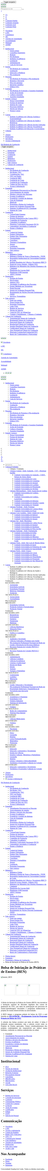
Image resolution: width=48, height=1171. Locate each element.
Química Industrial (16, 701)
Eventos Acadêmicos (17, 196)
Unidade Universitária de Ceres (25, 479)
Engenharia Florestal (17, 589)
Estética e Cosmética (17, 633)
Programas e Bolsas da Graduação (22, 204)
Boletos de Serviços (17, 308)
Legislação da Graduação (19, 182)
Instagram (8, 1165)
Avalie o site (9, 1148)
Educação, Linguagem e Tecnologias (23, 751)
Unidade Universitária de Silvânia (26, 489)
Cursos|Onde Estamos (17, 214)
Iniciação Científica (16, 85)
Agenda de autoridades (13, 1142)
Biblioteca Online (16, 254)
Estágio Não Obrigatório (18, 236)
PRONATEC (10, 1081)
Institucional (9, 49)
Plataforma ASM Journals (19, 272)
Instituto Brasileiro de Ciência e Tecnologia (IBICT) (28, 262)
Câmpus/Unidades (11, 467)
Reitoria (12, 55)
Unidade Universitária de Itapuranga (27, 517)
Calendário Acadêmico (18, 222)
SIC (6, 37)
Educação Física (15, 629)
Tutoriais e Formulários (18, 242)
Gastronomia (14, 675)
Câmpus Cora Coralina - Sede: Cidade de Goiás (27, 513)
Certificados (9, 1110)
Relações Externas (11, 1073)
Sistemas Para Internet (17, 713)
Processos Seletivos (17, 107)
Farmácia (13, 619)
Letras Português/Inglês (18, 739)
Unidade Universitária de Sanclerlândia (28, 549)
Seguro (12, 244)
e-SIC (7, 33)
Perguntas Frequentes (17, 248)
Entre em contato (16, 300)
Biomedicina (14, 615)
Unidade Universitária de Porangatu (27, 559)
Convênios (13, 240)
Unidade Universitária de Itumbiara (26, 527)
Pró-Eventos (14, 280)
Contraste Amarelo (12, 23)
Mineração (13, 679)
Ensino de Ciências (16, 753)
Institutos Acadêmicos (17, 59)
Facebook (8, 1159)
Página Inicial (10, 956)
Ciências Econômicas (17, 661)
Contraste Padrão (11, 21)
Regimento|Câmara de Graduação (22, 320)
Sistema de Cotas (16, 105)
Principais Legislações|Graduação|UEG (24, 332)
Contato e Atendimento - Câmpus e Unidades (26, 314)
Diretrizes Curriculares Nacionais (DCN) (24, 224)
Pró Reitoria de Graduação (10, 144)
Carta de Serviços (16, 65)
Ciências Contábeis (16, 659)
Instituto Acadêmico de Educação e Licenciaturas (27, 129)
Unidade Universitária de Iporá (25, 545)
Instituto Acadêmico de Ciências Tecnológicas (26, 127)
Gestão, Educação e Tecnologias (21, 685)
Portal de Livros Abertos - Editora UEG (24, 264)
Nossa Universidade (17, 101)
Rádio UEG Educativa (13, 1134)
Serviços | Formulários (18, 296)
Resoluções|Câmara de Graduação (22, 324)
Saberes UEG (15, 282)
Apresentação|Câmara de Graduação (22, 318)
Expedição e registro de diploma (21, 198)
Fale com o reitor (11, 1146)
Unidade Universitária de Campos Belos (28, 509)
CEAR (7, 1083)
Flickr (7, 1161)
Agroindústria (15, 599)
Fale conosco (12, 163)
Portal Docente (15, 288)
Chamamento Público (13, 1102)
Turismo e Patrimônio (17, 671)
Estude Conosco (11, 99)
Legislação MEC (16, 178)
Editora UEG (14, 87)
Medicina (13, 623)
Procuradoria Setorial (12, 1075)
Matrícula (13, 202)
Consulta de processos (13, 1098)
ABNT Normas (15, 274)
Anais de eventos (11, 1108)
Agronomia (14, 585)
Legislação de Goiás (17, 180)
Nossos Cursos (15, 111)
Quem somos (14, 51)
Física (12, 733)
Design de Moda (16, 665)
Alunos (7, 135)
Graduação (14, 71)
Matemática (14, 741)
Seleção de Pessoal (12, 1116)
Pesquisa (8, 77)
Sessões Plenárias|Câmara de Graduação (24, 326)
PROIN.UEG (10, 1079)
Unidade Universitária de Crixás (25, 553)
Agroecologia (14, 597)
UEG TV (8, 1136)
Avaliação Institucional (13, 1071)
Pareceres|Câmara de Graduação (21, 322)
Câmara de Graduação (15, 165)
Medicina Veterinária (17, 591)
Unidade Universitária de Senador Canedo (29, 503)
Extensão (8, 89)
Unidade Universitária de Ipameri (26, 525)
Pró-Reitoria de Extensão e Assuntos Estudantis (26, 91)
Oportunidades (15, 238)
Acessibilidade (10, 41)
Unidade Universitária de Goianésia (26, 481)
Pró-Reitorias (14, 57)
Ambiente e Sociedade (18, 639)
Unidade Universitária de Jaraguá (26, 483)
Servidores (9, 139)
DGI (7, 1067)
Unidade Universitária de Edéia (25, 533)
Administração (15, 63)
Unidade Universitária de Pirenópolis (27, 487)
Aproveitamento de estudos (19, 192)
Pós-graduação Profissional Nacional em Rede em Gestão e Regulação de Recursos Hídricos (27, 644)
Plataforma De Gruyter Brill (19, 270)
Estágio (10, 157)
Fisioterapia (14, 621)
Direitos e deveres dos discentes (21, 194)
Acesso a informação (12, 1130)
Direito (12, 667)
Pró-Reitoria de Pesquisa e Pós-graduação (24, 79)
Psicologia (13, 729)
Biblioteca (11, 159)
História (12, 737)
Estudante (11, 153)
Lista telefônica (10, 1140)
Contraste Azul (10, 25)
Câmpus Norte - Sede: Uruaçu (20, 551)
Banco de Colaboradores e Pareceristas (23, 334)
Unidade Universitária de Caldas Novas (28, 523)
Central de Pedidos (12, 1132)
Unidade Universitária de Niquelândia (27, 557)
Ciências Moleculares (17, 719)
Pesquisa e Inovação (17, 81)
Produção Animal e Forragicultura (22, 607)
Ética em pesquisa (16, 83)
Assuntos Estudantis (17, 97)
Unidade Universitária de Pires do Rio (27, 529)
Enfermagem (14, 617)
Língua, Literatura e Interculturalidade (23, 761)
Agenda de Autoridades (13, 39)
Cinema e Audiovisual (17, 663)
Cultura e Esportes (16, 95)
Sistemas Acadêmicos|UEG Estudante (23, 208)
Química (13, 707)
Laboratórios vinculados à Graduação (23, 226)
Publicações (9, 1144)
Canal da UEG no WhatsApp (20, 312)
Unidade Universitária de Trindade (26, 505)
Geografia (13, 735)
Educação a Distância (17, 73)
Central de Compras (12, 1104)
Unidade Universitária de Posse (25, 511)
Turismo (13, 669)
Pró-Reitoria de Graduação (19, 69)
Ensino (7, 67)
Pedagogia (13, 743)
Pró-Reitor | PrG (15, 172)
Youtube (8, 1163)
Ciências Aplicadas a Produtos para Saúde (24, 641)
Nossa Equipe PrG (16, 302)
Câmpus (8, 131)
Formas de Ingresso (17, 103)
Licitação (8, 1106)
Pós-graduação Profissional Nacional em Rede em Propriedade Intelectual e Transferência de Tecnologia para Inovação (27, 689)
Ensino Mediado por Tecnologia (21, 286)
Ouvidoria (9, 31)
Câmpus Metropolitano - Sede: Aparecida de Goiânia (28, 491)
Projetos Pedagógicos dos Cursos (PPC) (24, 218)
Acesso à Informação (12, 141)
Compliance (9, 35)
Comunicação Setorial (13, 1138)
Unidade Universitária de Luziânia (26, 485)
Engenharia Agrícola (17, 587)
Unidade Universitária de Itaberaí (26, 515)
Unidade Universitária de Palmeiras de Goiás (30, 547)
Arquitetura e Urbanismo (18, 697)
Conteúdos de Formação (18, 220)
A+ (6, 15)
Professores (9, 137)
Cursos (7, 115)
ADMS (8, 45)
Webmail (8, 43)
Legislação (13, 61)
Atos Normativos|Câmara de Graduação (24, 330)
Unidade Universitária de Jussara (25, 519)
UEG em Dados (15, 176)
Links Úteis (14, 306)
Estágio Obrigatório (17, 234)
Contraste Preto (10, 27)
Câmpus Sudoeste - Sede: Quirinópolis (23, 531)
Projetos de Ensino (16, 278)
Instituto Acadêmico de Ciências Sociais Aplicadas (27, 125)
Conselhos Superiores (17, 53)
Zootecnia (13, 593)
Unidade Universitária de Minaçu (26, 555)
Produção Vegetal (16, 609)
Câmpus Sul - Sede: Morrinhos (21, 521)
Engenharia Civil (16, 699)
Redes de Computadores (18, 711)
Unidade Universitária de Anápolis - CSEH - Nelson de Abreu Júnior (30, 476)
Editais (7, 1112)
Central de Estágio (16, 232)
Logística (13, 677)
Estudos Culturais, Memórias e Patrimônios (25, 755)
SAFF (7, 1114)
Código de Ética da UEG (19, 184)
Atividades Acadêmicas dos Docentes (23, 284)
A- (6, 19)
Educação (13, 749)
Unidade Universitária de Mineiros (26, 537)
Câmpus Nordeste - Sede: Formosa (22, 507)
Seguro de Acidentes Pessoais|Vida (22, 206)
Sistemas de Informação (18, 703)
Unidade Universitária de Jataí (24, 535)
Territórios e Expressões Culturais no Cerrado (26, 763)
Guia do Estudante (16, 200)
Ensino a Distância (16, 228)
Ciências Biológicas (17, 627)
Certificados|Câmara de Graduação (22, 328)
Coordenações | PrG (17, 174)
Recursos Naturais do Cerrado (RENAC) (24, 647)
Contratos (8, 1100)
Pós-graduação (15, 75)
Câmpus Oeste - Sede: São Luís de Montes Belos (27, 543)
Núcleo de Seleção (16, 109)
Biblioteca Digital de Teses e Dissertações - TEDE (27, 256)
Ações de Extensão (16, 93)
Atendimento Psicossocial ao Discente (23, 190)
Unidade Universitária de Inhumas (26, 501)
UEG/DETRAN (11, 1085)
